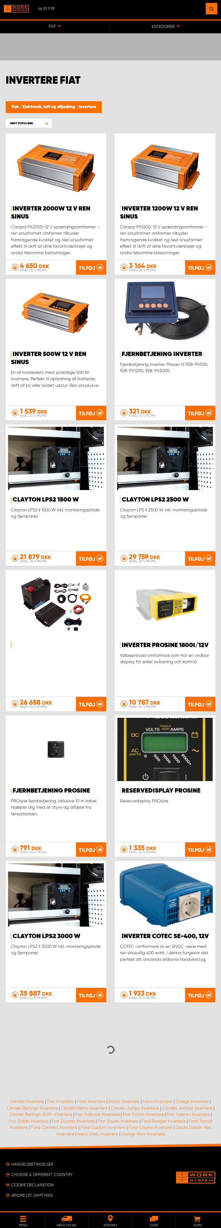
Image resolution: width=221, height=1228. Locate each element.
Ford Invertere (91, 1101)
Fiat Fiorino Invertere (143, 1114)
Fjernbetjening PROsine (51, 791)
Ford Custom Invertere (103, 1127)
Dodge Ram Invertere (143, 1134)
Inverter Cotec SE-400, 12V (165, 936)
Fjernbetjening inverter (162, 354)
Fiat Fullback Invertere (97, 1114)
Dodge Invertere (192, 1101)
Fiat (16, 107)
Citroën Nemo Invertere (84, 1108)
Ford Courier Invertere (150, 1127)
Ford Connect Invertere (54, 1127)
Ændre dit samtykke (32, 1195)
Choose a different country (42, 1174)
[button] (29, 123)
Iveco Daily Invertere (97, 1134)
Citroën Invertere (27, 1101)
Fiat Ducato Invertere (73, 1121)
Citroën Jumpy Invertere (135, 1108)
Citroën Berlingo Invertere (32, 1108)
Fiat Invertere (60, 1101)
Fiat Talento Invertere (188, 1114)
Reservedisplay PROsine (161, 791)
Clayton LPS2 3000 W (46, 936)
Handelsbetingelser (32, 1164)
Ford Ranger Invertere (164, 1121)
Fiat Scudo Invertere (118, 1121)
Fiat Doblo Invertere (29, 1121)
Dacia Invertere (124, 1101)
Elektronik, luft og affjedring (49, 107)
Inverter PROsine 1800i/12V (165, 645)
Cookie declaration (32, 1185)
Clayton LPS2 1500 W (46, 500)
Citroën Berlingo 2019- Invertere (40, 1114)
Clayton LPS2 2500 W (155, 500)
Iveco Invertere (157, 1101)
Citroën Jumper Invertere (187, 1108)
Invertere (87, 107)
